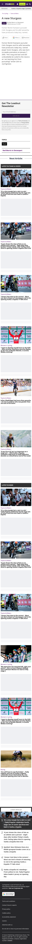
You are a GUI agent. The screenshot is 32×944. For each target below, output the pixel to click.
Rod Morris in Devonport (16, 22)
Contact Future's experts (9, 905)
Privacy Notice (25, 122)
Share (6, 37)
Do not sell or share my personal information (15, 929)
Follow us (17, 37)
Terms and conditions (8, 901)
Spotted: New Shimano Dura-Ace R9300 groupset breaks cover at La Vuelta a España (17, 849)
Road (4, 144)
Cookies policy (6, 913)
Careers (4, 921)
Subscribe (22, 4)
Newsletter (26, 37)
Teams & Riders (14, 13)
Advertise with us (7, 925)
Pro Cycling (5, 13)
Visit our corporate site (16, 888)
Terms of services (23, 121)
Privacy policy (6, 909)
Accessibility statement (9, 917)
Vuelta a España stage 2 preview (21, 8)
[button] (30, 4)
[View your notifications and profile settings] (17, 4)
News (4, 23)
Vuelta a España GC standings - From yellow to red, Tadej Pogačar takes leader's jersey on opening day (17, 873)
